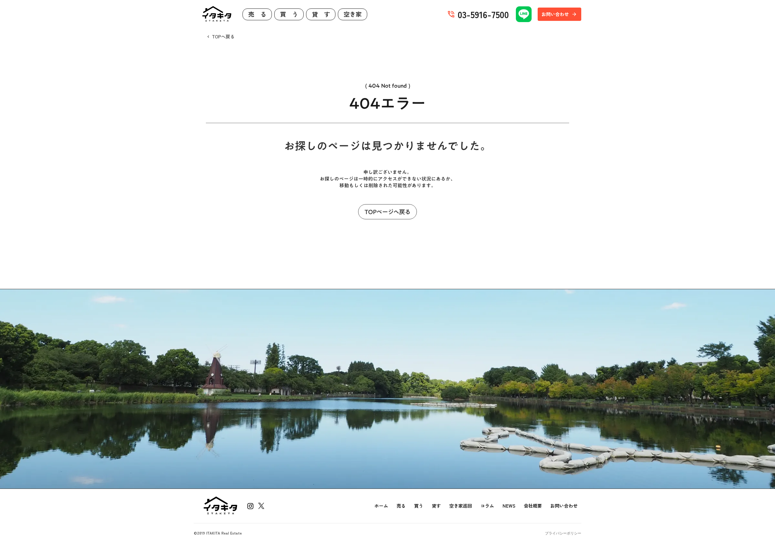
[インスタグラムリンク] (250, 506)
